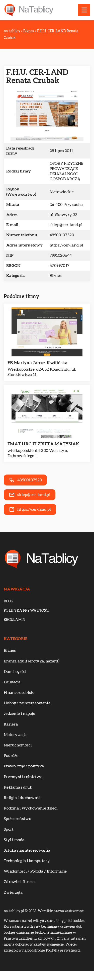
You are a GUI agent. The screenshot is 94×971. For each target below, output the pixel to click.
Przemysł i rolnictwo (23, 777)
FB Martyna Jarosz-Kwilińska (37, 363)
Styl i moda (14, 840)
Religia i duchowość (22, 798)
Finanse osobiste (19, 693)
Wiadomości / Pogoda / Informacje (35, 871)
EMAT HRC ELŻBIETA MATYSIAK (43, 444)
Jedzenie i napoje (19, 714)
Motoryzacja (15, 735)
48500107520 (62, 235)
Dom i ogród (15, 672)
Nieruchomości (18, 745)
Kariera (11, 724)
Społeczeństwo (17, 819)
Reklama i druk (18, 787)
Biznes (56, 276)
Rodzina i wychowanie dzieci (31, 808)
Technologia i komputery (27, 861)
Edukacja (12, 682)
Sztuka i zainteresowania (27, 850)
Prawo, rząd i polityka (24, 766)
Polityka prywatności (26, 610)
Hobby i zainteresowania (27, 703)
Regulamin (15, 620)
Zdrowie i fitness (19, 882)
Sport (9, 829)
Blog (8, 601)
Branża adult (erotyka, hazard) (31, 661)
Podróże (11, 756)
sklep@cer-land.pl (66, 225)
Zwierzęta (13, 892)
